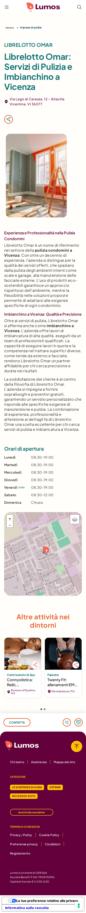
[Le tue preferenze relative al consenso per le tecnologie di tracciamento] (79, 906)
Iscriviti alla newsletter (31, 812)
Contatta (17, 722)
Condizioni (52, 844)
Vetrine (9, 27)
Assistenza (39, 762)
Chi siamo (17, 762)
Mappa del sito (64, 762)
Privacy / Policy (21, 835)
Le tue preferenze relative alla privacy (47, 901)
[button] (45, 550)
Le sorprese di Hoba (27, 787)
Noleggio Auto (23, 796)
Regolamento (20, 853)
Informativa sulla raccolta (27, 908)
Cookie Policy (49, 835)
